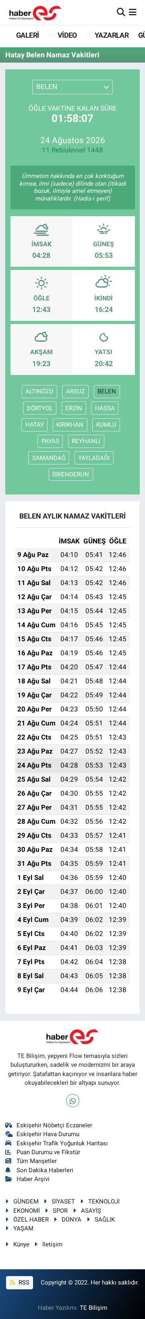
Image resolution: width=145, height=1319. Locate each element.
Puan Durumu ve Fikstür (48, 1152)
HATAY (34, 424)
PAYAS (50, 441)
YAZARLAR (110, 35)
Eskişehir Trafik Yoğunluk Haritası (62, 1143)
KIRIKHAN (69, 424)
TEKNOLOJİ (104, 1201)
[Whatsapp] (72, 1100)
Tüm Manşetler (37, 1161)
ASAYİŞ (91, 1210)
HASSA (105, 408)
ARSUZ (75, 391)
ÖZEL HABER (31, 1219)
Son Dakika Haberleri (45, 1170)
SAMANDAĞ (49, 458)
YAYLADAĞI (94, 458)
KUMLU (106, 424)
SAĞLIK (105, 1219)
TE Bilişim (93, 1307)
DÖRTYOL (40, 408)
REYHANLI (86, 441)
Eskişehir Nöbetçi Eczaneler (54, 1125)
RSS (23, 1282)
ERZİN (73, 408)
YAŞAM (23, 1228)
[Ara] (121, 12)
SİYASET (63, 1201)
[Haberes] (35, 12)
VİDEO (66, 35)
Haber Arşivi (33, 1179)
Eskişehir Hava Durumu (48, 1134)
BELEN (106, 391)
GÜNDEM (26, 1201)
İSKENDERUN (70, 474)
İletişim (52, 1244)
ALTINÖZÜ (39, 391)
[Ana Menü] (133, 12)
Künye (21, 1244)
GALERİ (27, 35)
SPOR (60, 1210)
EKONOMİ (26, 1210)
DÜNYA (71, 1219)
